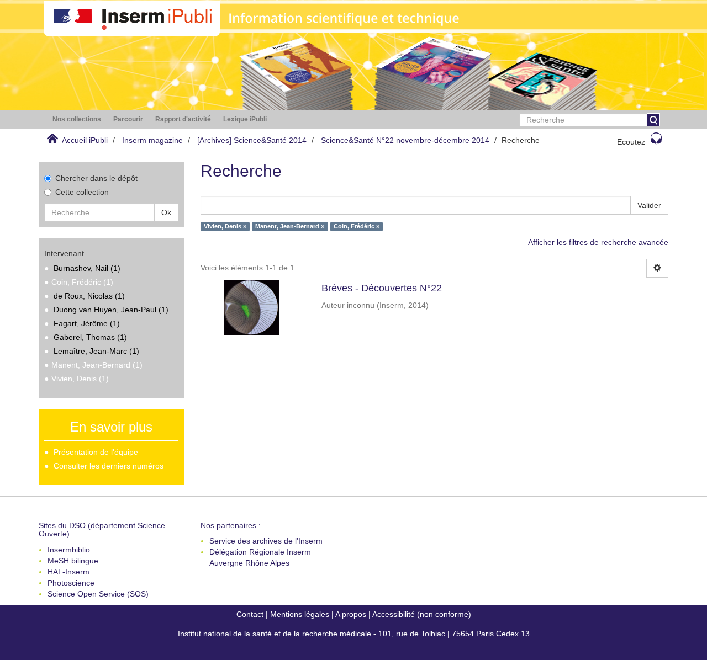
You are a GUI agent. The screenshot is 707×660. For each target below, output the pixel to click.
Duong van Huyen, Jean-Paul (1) (111, 309)
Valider (649, 205)
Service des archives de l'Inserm (266, 540)
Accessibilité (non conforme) (421, 614)
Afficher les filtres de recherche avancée (598, 242)
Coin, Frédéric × (356, 226)
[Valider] (653, 119)
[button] (77, 119)
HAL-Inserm (68, 571)
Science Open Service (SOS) (98, 593)
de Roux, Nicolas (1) (89, 295)
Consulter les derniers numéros (108, 465)
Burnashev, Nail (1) (87, 268)
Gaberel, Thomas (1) (90, 337)
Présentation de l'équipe (96, 452)
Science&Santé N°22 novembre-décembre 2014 (405, 140)
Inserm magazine (152, 140)
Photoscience (71, 582)
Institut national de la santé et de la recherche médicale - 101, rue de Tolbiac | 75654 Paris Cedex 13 (354, 633)
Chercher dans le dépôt (96, 178)
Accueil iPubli (85, 140)
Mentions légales (299, 614)
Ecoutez (631, 141)
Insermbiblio (69, 549)
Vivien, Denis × (225, 226)
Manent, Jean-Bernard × (289, 226)
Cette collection (82, 192)
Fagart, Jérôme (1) (87, 323)
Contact (249, 614)
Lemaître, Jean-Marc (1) (96, 351)
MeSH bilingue (73, 560)
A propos (350, 614)
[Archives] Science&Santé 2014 (252, 140)
